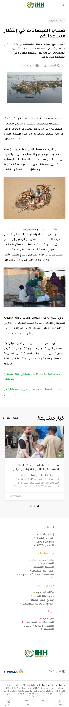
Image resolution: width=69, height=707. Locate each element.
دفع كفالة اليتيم (44, 596)
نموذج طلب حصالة (42, 599)
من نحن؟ (48, 618)
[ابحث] (62, 5)
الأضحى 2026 (45, 545)
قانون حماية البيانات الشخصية (41, 561)
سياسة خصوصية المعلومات (35, 574)
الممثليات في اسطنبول (39, 621)
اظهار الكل (12, 417)
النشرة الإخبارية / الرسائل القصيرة (38, 627)
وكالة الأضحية (45, 592)
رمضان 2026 (45, 541)
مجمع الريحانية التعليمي (38, 603)
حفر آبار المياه (45, 537)
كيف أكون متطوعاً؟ (42, 570)
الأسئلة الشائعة (43, 566)
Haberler (53, 20)
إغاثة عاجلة (47, 534)
